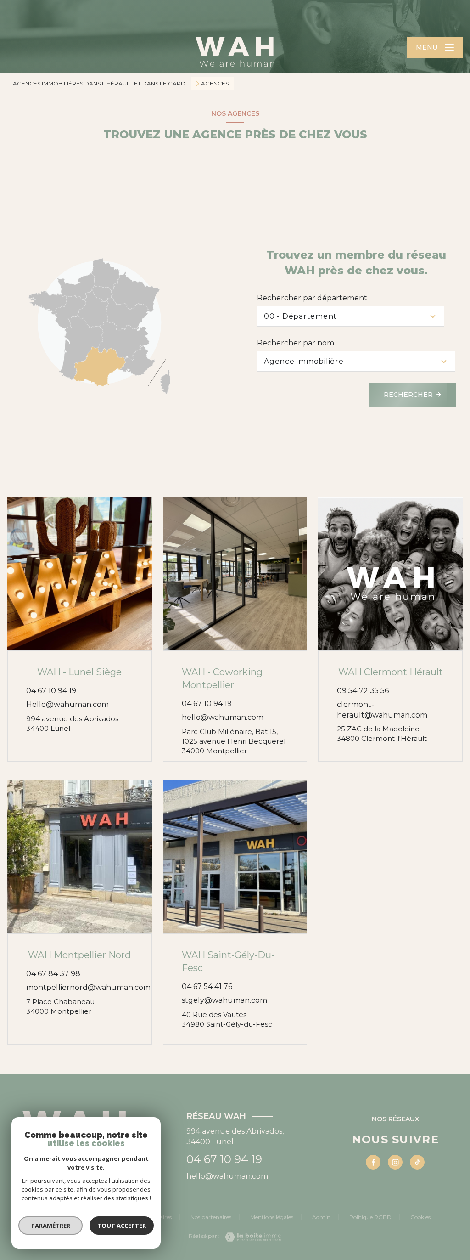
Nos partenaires (210, 1217)
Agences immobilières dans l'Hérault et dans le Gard (99, 83)
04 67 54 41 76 (207, 986)
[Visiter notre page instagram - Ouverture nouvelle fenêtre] (395, 1162)
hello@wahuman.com (222, 717)
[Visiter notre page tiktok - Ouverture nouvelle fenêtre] (417, 1162)
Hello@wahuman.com (67, 704)
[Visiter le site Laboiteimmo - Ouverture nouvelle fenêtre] (250, 1237)
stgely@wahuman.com (224, 1000)
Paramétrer (50, 1225)
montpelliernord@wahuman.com (88, 987)
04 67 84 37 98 (53, 973)
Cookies (420, 1217)
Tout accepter (121, 1225)
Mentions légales (271, 1217)
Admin (321, 1217)
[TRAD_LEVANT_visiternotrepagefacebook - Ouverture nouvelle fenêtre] (373, 1162)
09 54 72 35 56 (363, 690)
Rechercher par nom (295, 343)
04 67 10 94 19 (51, 690)
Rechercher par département (312, 298)
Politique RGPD (370, 1217)
